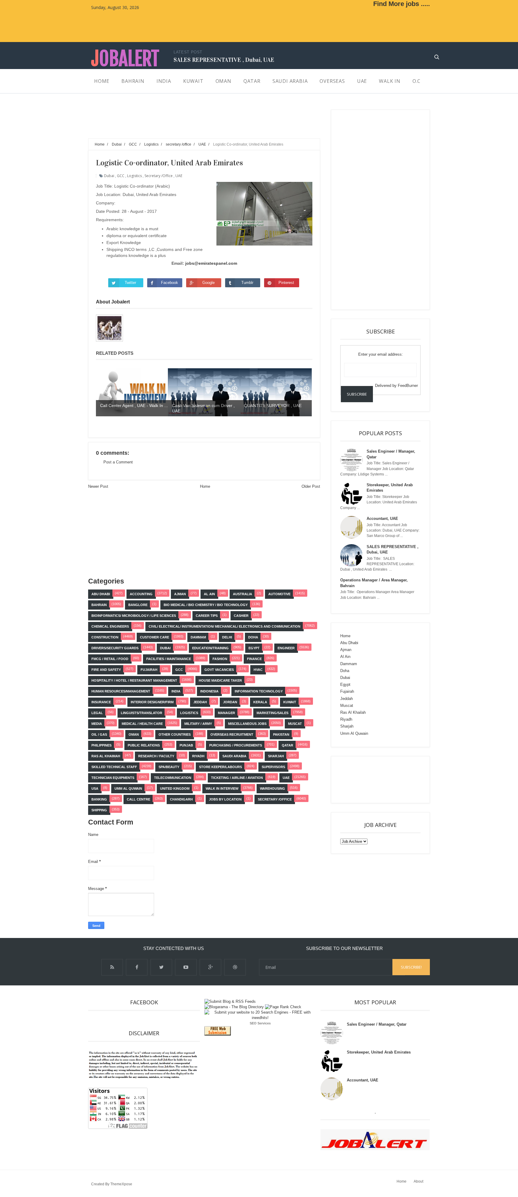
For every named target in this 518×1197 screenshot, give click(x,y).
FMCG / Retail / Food (109, 659)
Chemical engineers (110, 626)
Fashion (220, 659)
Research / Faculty (156, 756)
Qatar (287, 745)
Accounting (141, 594)
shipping (99, 810)
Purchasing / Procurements (235, 745)
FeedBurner (408, 385)
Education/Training (210, 648)
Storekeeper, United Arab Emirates (379, 1052)
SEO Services (260, 1023)
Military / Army (198, 723)
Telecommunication (172, 777)
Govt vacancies (219, 669)
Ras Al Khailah (353, 712)
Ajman (180, 594)
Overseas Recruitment (231, 734)
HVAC (258, 669)
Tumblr (247, 282)
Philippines (101, 745)
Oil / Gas (99, 734)
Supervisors (273, 767)
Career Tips (207, 615)
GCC (120, 175)
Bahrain (99, 605)
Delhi (227, 637)
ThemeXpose (121, 1184)
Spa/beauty (169, 767)
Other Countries (175, 734)
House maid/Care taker (220, 680)
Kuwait (289, 702)
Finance (254, 659)
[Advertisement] (197, 123)
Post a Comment (118, 462)
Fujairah (149, 669)
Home (205, 486)
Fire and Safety (106, 669)
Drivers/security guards (114, 648)
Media (96, 723)
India (175, 691)
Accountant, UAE (382, 518)
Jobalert (125, 59)
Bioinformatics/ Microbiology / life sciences (133, 615)
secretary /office (158, 175)
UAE (178, 175)
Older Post (311, 486)
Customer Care (154, 637)
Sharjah (276, 756)
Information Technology (259, 691)
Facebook (169, 282)
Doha (253, 637)
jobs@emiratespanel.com (211, 263)
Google (208, 282)
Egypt (254, 648)
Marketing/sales (272, 713)
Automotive (279, 594)
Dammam (198, 637)
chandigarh (181, 799)
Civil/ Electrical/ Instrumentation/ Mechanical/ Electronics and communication (224, 626)
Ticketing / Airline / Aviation (237, 777)
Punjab (186, 745)
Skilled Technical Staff (114, 767)
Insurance (101, 702)
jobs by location (225, 799)
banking (99, 799)
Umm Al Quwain (128, 788)
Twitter (130, 282)
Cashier (241, 615)
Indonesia (209, 691)
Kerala (260, 702)
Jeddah (200, 702)
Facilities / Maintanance (168, 659)
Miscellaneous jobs (247, 723)
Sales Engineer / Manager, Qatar (376, 1024)
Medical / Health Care (142, 723)
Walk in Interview (222, 788)
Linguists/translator (141, 713)
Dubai (109, 175)
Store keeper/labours (220, 767)
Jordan (230, 702)
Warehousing (272, 788)
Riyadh (198, 756)
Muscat (295, 723)
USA (94, 788)
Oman (134, 734)
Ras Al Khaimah (105, 756)
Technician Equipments (112, 777)
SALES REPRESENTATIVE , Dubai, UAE (224, 59)
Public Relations (144, 745)
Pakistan (281, 734)
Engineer (286, 648)
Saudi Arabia (234, 756)
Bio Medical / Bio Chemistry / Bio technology (206, 605)
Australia (242, 594)
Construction (104, 637)
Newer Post (98, 486)
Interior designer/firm (152, 702)
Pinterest (286, 282)
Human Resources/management (120, 691)
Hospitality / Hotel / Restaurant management (134, 680)
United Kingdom (174, 788)
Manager (226, 713)
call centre (138, 799)
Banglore (137, 605)
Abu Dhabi (100, 594)
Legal (97, 713)
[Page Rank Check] (283, 1007)
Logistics (134, 175)
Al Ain (209, 594)
